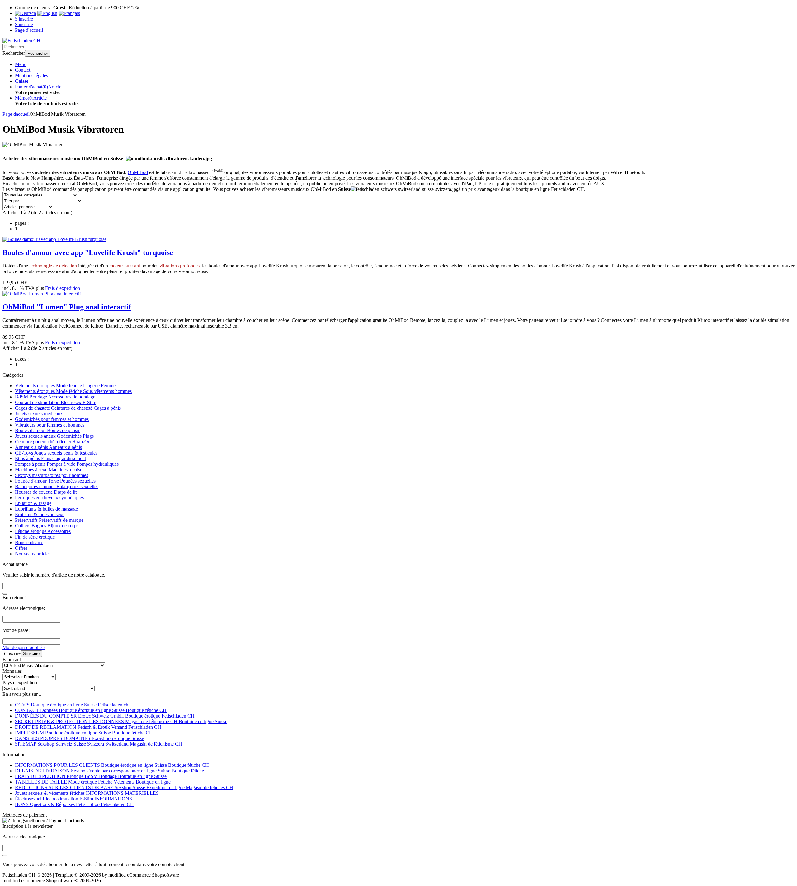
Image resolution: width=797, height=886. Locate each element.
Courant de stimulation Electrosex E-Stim (55, 402)
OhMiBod (138, 172)
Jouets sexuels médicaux (39, 413)
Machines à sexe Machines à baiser (49, 469)
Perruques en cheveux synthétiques (49, 497)
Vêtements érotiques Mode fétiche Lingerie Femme (65, 385)
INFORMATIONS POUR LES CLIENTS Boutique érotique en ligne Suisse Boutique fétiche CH (112, 765)
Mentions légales (31, 75)
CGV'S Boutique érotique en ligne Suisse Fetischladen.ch (71, 704)
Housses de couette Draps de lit (46, 492)
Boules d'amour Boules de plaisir (47, 430)
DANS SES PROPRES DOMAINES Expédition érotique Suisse (79, 738)
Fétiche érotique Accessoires (43, 531)
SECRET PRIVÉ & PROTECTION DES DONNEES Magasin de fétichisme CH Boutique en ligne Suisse (121, 721)
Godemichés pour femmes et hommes (52, 419)
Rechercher (37, 53)
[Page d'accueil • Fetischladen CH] (21, 40)
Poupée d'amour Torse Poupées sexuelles (55, 480)
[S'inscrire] (4, 855)
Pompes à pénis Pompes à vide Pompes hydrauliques (67, 464)
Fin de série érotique (35, 537)
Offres (21, 548)
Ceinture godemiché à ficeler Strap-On (53, 441)
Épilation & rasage (33, 503)
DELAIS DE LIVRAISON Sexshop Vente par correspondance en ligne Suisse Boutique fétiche (109, 770)
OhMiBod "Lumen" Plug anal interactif (66, 307)
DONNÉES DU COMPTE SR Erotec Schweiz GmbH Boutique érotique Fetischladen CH (105, 716)
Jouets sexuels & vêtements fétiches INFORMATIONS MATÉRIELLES (87, 793)
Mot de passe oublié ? (23, 647)
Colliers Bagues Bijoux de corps (46, 525)
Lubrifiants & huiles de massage (46, 508)
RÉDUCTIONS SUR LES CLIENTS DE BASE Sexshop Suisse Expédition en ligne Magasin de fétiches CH (124, 787)
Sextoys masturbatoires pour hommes (51, 475)
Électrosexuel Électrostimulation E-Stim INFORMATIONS (73, 798)
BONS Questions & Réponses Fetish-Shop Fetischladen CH (74, 804)
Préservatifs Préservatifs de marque (49, 520)
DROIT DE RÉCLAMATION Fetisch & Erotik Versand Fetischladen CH (88, 727)
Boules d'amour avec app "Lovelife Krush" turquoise (87, 252)
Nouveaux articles (32, 553)
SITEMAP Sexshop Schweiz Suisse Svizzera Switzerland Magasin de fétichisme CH (98, 744)
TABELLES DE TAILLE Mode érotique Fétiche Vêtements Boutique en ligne (93, 782)
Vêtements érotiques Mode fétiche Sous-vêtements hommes (73, 391)
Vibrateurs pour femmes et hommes (49, 424)
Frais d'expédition (62, 288)
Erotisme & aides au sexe (39, 514)
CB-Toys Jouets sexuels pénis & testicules (56, 452)
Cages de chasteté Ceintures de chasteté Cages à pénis (68, 408)
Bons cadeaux (29, 542)
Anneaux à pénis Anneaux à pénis (48, 447)
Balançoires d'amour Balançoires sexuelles (56, 486)
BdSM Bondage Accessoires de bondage (55, 396)
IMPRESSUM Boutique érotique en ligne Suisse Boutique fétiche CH (84, 732)
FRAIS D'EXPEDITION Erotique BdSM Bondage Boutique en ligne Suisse (91, 776)
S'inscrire (31, 653)
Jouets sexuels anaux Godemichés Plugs (54, 436)
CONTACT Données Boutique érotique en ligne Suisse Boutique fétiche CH (91, 710)
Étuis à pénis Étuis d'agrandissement (50, 458)
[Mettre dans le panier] (4, 594)
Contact (22, 70)
